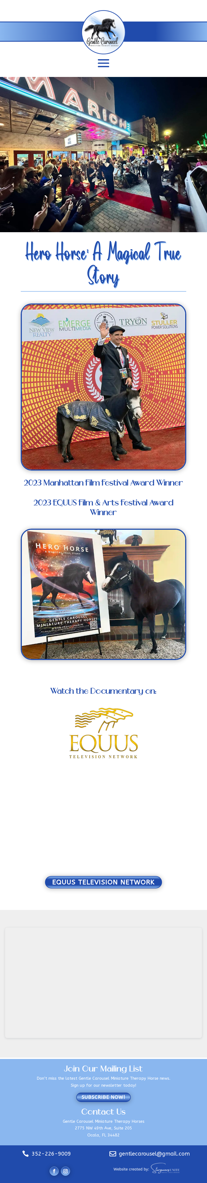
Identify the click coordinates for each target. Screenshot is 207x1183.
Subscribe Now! (103, 1097)
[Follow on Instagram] (65, 1171)
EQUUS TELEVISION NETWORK (103, 882)
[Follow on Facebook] (54, 1171)
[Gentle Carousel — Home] (103, 32)
